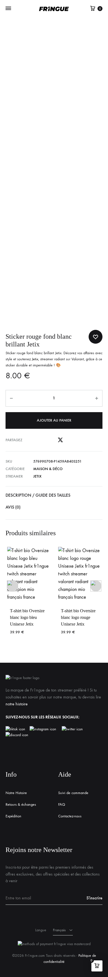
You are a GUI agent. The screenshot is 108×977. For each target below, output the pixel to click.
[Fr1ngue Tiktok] (16, 729)
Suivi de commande (73, 792)
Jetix (35, 359)
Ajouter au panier (54, 420)
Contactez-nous (69, 816)
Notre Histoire (16, 792)
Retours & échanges (21, 804)
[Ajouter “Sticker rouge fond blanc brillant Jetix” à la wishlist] (95, 337)
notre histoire (17, 703)
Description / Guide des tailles (38, 495)
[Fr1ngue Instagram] (46, 729)
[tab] (54, 495)
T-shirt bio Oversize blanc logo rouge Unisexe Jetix (78, 617)
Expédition (13, 816)
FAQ (61, 804)
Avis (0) (13, 507)
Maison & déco (48, 468)
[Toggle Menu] (8, 9)
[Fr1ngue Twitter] (72, 729)
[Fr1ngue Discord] (17, 735)
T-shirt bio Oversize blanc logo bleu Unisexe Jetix (27, 617)
